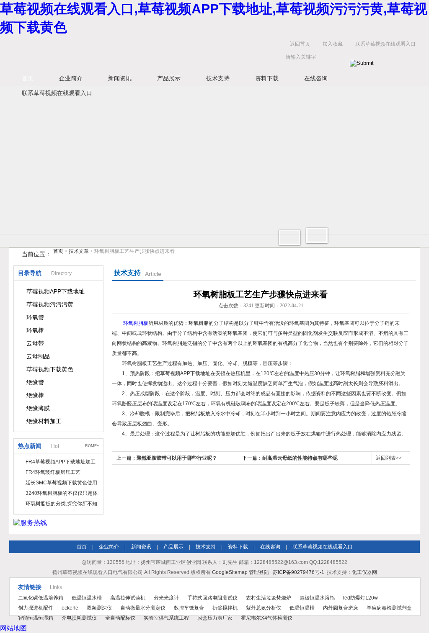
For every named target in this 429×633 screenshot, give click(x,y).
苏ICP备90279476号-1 (298, 572)
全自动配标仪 (120, 618)
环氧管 (35, 317)
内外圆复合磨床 (340, 608)
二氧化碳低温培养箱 (40, 598)
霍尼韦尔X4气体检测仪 (266, 618)
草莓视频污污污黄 (49, 304)
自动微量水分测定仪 (142, 608)
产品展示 (169, 78)
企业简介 (71, 78)
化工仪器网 (364, 572)
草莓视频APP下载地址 (55, 291)
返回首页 (300, 44)
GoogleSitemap (230, 572)
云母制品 (38, 356)
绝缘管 (35, 382)
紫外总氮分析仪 (263, 608)
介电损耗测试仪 (79, 618)
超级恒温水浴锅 (317, 598)
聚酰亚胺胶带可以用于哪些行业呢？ (177, 458)
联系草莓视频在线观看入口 (385, 44)
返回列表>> (389, 458)
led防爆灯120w (360, 598)
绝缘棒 (35, 395)
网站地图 (13, 628)
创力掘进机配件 (35, 608)
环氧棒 (35, 330)
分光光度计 (166, 598)
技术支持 (218, 78)
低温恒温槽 (302, 608)
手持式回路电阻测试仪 (212, 598)
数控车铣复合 (189, 608)
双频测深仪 (99, 608)
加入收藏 (333, 44)
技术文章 (79, 251)
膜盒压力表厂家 (215, 618)
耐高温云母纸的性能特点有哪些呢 (300, 458)
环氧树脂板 (135, 323)
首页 (28, 78)
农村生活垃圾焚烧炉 (268, 598)
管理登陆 (259, 572)
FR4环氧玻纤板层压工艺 (53, 472)
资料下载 (267, 78)
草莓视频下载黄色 (49, 369)
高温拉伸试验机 (127, 598)
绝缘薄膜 (38, 408)
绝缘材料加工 (44, 421)
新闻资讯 (120, 78)
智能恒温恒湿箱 (35, 618)
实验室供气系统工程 (166, 618)
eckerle (70, 608)
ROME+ (92, 446)
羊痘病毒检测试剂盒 (389, 608)
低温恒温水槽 (87, 598)
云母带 (35, 343)
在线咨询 (316, 78)
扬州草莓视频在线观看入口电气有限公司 (139, 52)
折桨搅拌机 (225, 608)
